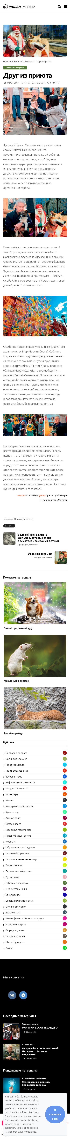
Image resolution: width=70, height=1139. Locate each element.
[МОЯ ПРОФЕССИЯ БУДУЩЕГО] (11, 1031)
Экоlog (9, 948)
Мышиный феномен (16, 680)
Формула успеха (15, 930)
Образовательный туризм (20, 847)
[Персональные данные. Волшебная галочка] (11, 1086)
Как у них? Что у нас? (17, 788)
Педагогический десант (19, 871)
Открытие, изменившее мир (21, 859)
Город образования (17, 770)
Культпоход (12, 812)
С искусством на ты (16, 888)
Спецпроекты (13, 894)
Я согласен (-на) (55, 1114)
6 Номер (10, 526)
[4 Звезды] (10, 519)
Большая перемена (16, 758)
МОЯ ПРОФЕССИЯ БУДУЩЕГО (39, 1027)
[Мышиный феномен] (35, 656)
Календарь (12, 794)
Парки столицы (14, 865)
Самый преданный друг (19, 628)
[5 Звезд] (12, 519)
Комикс (10, 800)
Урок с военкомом (40, 555)
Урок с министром (16, 924)
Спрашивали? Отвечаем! (19, 900)
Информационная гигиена (20, 782)
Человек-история (15, 936)
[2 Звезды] (6, 519)
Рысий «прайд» (13, 733)
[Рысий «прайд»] (35, 708)
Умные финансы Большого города (25, 918)
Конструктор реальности (20, 806)
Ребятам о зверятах (23, 61)
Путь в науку (12, 877)
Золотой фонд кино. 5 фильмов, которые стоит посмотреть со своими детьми (38, 539)
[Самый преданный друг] (35, 603)
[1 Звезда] (4, 519)
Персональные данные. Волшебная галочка (36, 1083)
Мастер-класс (13, 823)
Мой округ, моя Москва (18, 829)
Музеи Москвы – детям (18, 835)
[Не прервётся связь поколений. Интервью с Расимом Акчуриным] (11, 1052)
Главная (7, 61)
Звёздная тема (14, 776)
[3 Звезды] (8, 519)
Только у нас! (13, 912)
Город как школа (15, 764)
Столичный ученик (16, 906)
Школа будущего (15, 942)
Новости (10, 841)
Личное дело (13, 818)
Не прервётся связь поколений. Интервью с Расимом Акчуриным (40, 1051)
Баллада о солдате (16, 753)
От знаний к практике (17, 853)
